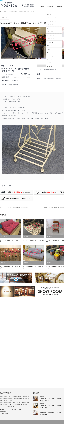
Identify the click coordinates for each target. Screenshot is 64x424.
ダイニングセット (51, 24)
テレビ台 (49, 14)
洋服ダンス (49, 45)
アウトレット (4, 18)
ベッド (48, 28)
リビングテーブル (51, 21)
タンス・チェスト (51, 38)
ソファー (49, 11)
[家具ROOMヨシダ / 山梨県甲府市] (17, 4)
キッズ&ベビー (50, 56)
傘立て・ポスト (50, 59)
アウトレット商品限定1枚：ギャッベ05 (33, 240)
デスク (48, 49)
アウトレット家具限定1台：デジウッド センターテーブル (15, 207)
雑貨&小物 (49, 66)
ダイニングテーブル (51, 18)
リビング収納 (50, 42)
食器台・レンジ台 (51, 31)
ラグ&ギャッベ (50, 63)
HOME (42, 6)
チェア (48, 52)
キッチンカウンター (51, 35)
